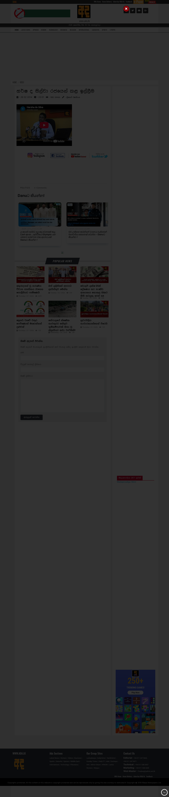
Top (164, 792)
